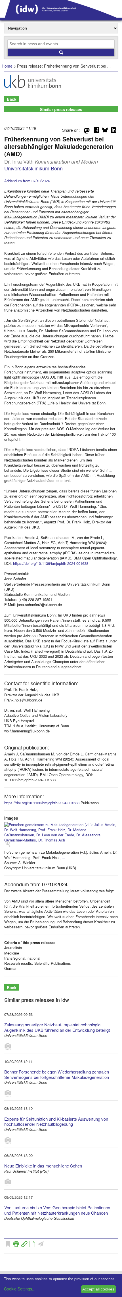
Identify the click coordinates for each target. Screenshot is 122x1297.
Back (11, 99)
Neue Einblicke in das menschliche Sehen (43, 1166)
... (63, 857)
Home (7, 66)
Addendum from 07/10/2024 (27, 180)
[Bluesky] (105, 131)
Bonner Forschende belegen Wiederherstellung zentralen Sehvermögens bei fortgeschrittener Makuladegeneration (56, 1074)
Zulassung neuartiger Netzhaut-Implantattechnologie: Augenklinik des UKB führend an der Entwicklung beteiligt (57, 1027)
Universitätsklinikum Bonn (33, 168)
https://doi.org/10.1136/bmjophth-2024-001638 (50, 563)
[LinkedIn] (113, 131)
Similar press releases (61, 109)
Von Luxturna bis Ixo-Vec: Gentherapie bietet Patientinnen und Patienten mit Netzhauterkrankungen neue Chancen (57, 1210)
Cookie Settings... (19, 1289)
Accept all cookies (98, 1289)
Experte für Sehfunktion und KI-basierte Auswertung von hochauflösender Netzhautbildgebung (56, 1121)
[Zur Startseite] (61, 15)
